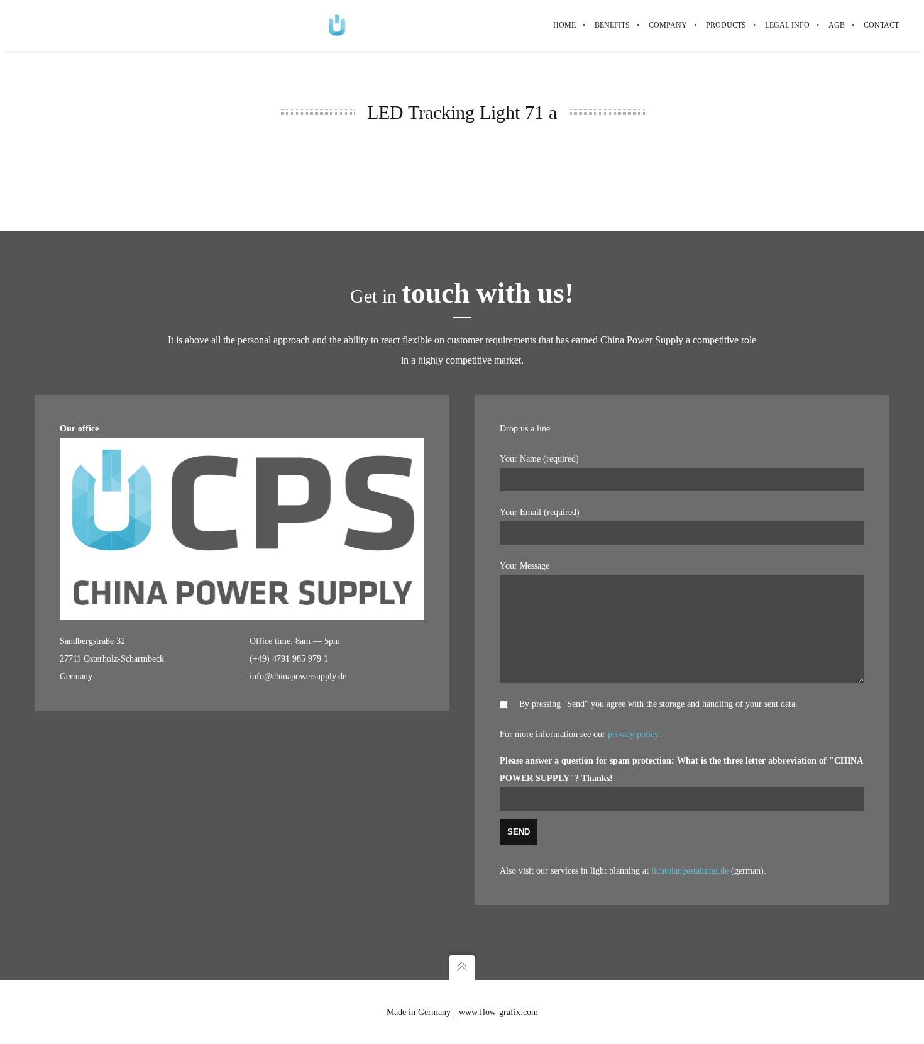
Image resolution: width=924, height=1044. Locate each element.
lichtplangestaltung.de (690, 870)
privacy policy (633, 734)
